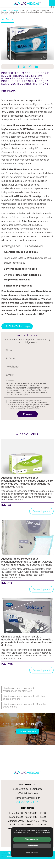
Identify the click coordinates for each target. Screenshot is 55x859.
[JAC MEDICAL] (27, 3)
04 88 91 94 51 (27, 802)
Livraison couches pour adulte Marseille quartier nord (24, 705)
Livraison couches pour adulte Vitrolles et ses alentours (24, 697)
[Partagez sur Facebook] (18, 66)
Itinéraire (9, 854)
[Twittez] (24, 66)
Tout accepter (32, 839)
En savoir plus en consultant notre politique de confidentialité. (26, 407)
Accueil (4, 10)
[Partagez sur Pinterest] (30, 66)
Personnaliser (32, 852)
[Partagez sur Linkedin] (36, 66)
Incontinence (14, 10)
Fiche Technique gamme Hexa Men (19, 326)
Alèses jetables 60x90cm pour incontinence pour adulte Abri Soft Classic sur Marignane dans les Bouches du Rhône (26, 561)
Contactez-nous (27, 731)
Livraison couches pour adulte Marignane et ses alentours (19, 689)
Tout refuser (32, 846)
